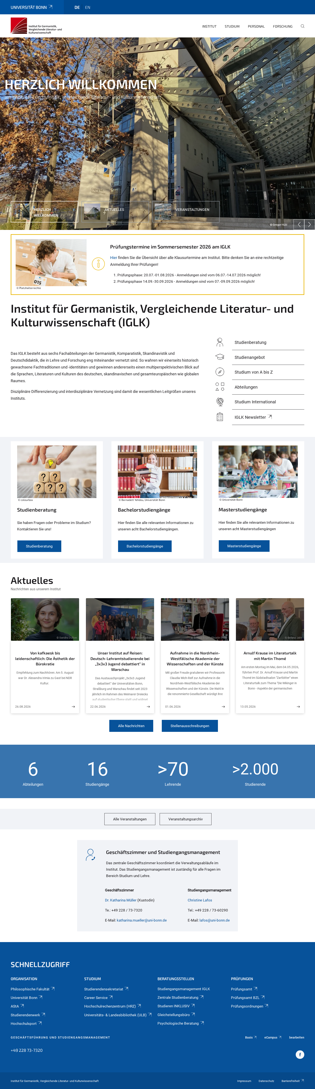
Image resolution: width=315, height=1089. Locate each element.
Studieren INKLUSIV (174, 1006)
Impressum (244, 1081)
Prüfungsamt (241, 989)
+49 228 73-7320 (27, 1050)
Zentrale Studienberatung (178, 997)
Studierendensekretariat (103, 989)
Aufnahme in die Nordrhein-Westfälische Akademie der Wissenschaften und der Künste (195, 658)
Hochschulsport (24, 1023)
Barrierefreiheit (291, 1081)
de (77, 7)
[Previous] (299, 224)
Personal (256, 26)
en (87, 7)
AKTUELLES (20, 106)
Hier (113, 257)
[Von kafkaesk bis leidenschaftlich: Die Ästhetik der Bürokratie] (73, 706)
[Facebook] (300, 1055)
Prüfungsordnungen (247, 1006)
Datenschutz (266, 1081)
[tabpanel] (157, 133)
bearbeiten (296, 1037)
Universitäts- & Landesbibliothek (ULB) (115, 1015)
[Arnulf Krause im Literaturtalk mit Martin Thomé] (298, 706)
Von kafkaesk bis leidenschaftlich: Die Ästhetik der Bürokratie (45, 658)
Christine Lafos (200, 900)
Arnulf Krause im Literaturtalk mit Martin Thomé (270, 656)
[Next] (309, 224)
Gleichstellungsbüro (174, 1015)
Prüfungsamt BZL (245, 998)
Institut (209, 26)
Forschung (282, 26)
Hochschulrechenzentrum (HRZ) (110, 1006)
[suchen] (300, 29)
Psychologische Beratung (178, 1023)
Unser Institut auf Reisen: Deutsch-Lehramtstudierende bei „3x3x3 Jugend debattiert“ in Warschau (120, 661)
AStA (15, 1006)
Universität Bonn (29, 7)
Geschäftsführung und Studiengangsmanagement (60, 1037)
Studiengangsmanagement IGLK (184, 989)
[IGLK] (36, 26)
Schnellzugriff (40, 964)
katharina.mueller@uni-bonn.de (142, 920)
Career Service (96, 998)
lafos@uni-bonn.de (215, 920)
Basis (249, 1037)
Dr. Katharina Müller (120, 900)
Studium (232, 26)
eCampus (270, 1037)
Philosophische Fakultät (30, 989)
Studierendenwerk (25, 1015)
